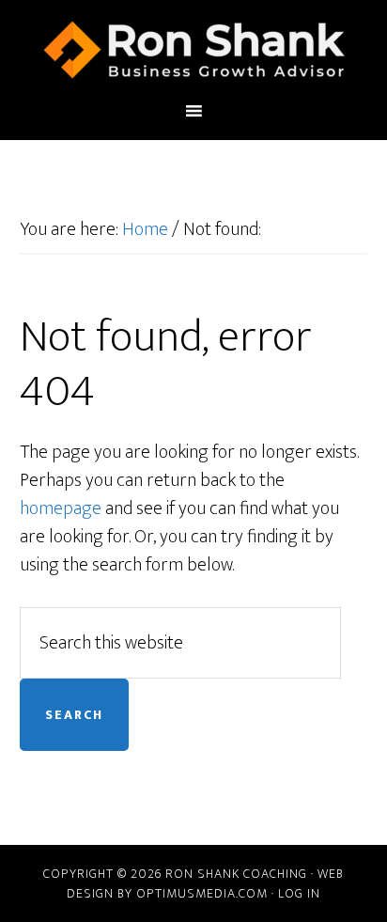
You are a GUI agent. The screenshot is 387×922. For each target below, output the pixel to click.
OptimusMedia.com (202, 893)
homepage (60, 508)
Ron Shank (194, 50)
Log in (299, 893)
